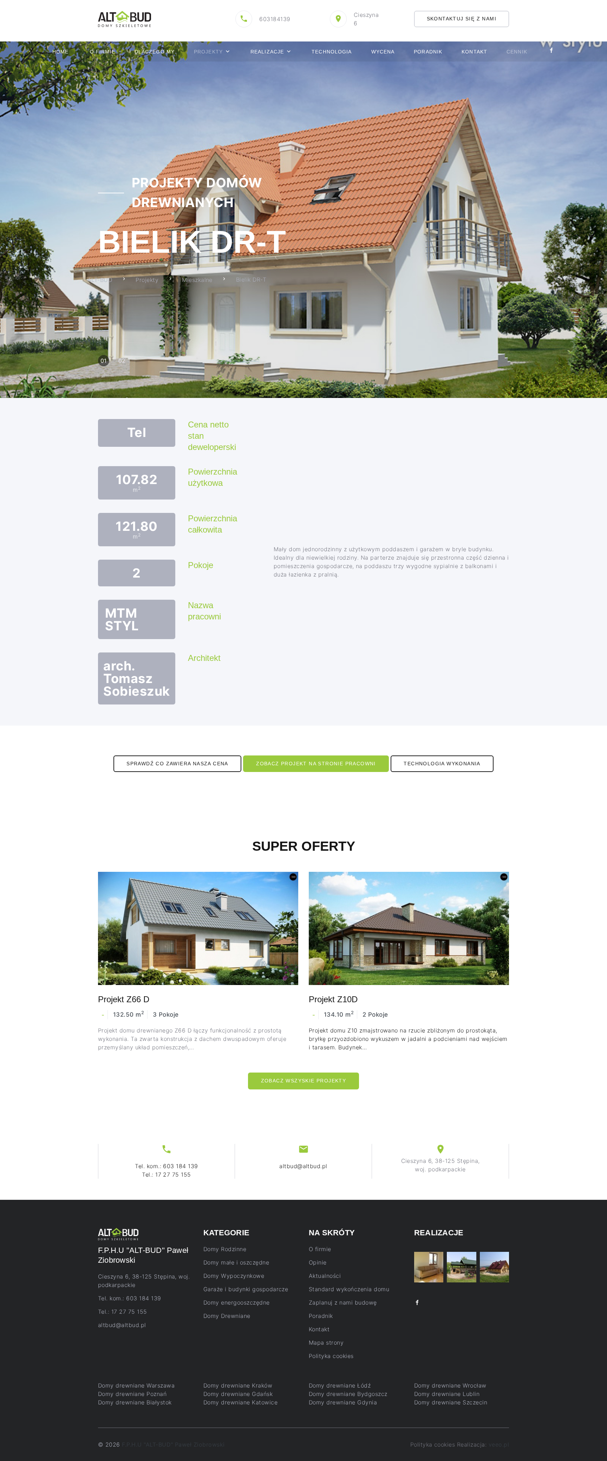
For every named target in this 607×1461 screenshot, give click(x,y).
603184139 (274, 18)
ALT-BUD (99, 279)
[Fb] (551, 51)
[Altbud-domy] (124, 18)
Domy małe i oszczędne (236, 1262)
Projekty (208, 51)
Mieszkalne (197, 279)
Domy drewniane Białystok (135, 1402)
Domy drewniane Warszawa (136, 1385)
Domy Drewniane (226, 1315)
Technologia (332, 51)
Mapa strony (326, 1342)
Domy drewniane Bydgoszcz (348, 1393)
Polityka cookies (331, 1355)
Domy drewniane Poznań (132, 1393)
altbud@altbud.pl (303, 1166)
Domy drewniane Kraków (237, 1385)
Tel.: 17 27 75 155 (166, 1174)
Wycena (383, 51)
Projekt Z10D (333, 999)
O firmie (102, 51)
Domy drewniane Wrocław (450, 1385)
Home (60, 51)
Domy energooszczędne (236, 1302)
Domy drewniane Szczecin (450, 1402)
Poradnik (428, 51)
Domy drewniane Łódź (340, 1385)
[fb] (417, 1303)
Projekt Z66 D (123, 999)
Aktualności (325, 1275)
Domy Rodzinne (224, 1249)
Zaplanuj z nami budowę (343, 1302)
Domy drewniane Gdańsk (238, 1393)
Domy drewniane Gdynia (343, 1402)
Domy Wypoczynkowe (233, 1275)
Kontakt (474, 51)
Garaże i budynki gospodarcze (245, 1289)
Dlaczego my (155, 51)
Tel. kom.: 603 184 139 (166, 1166)
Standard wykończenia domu (349, 1289)
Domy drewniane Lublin (446, 1393)
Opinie (318, 1262)
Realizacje (267, 51)
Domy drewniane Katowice (240, 1402)
